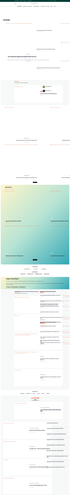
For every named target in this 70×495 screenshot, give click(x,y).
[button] (39, 6)
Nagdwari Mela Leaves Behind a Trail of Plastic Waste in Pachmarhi (46, 49)
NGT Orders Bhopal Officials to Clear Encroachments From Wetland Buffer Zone (51, 300)
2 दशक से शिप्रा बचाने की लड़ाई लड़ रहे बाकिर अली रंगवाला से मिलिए (55, 428)
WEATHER (42, 323)
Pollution (48, 393)
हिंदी (48, 407)
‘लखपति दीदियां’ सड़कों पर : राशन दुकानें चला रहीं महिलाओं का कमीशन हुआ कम (39, 448)
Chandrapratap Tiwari (9, 257)
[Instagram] (52, 0)
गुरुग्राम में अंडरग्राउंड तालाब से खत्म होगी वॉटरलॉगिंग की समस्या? (48, 93)
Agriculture (24, 273)
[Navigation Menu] (15, 3)
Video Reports (43, 6)
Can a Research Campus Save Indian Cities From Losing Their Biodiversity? (28, 56)
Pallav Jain (53, 257)
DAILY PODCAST (16, 81)
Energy (38, 393)
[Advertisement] (35, 12)
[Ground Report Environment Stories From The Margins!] (35, 4)
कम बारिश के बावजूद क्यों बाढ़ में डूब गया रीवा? (52, 423)
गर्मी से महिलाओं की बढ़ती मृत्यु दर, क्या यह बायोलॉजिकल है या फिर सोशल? (56, 445)
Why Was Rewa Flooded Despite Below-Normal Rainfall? (44, 30)
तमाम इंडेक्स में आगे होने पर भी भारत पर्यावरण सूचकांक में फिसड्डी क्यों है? (38, 467)
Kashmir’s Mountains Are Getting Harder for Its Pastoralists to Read (49, 337)
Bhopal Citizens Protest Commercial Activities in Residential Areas (26, 140)
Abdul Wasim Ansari (32, 450)
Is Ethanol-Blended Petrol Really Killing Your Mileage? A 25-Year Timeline (50, 295)
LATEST (42, 292)
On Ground (25, 6)
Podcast (48, 6)
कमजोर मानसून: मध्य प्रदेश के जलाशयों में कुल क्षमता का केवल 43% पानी (55, 467)
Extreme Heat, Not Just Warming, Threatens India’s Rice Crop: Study (49, 306)
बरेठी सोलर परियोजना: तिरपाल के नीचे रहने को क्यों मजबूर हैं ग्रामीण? (14, 255)
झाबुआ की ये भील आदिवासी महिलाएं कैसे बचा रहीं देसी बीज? (13, 221)
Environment (31, 273)
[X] (50, 0)
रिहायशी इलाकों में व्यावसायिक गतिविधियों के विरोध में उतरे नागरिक (59, 221)
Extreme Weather (26, 175)
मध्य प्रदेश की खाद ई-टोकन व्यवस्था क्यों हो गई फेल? (58, 255)
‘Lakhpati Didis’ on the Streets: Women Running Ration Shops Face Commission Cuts (48, 67)
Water (34, 393)
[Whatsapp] (49, 0)
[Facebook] (53, 0)
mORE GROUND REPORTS (17, 292)
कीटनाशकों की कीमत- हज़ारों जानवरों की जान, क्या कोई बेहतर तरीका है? (55, 461)
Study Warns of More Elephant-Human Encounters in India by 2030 (49, 311)
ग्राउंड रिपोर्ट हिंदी (35, 398)
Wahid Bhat (27, 179)
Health (43, 393)
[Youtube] (55, 0)
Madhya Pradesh (26, 138)
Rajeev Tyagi (38, 50)
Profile (42, 407)
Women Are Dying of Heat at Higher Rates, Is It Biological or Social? (26, 177)
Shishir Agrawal (26, 142)
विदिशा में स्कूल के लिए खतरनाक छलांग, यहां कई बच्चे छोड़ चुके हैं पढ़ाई (55, 450)
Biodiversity (28, 54)
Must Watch (47, 273)
